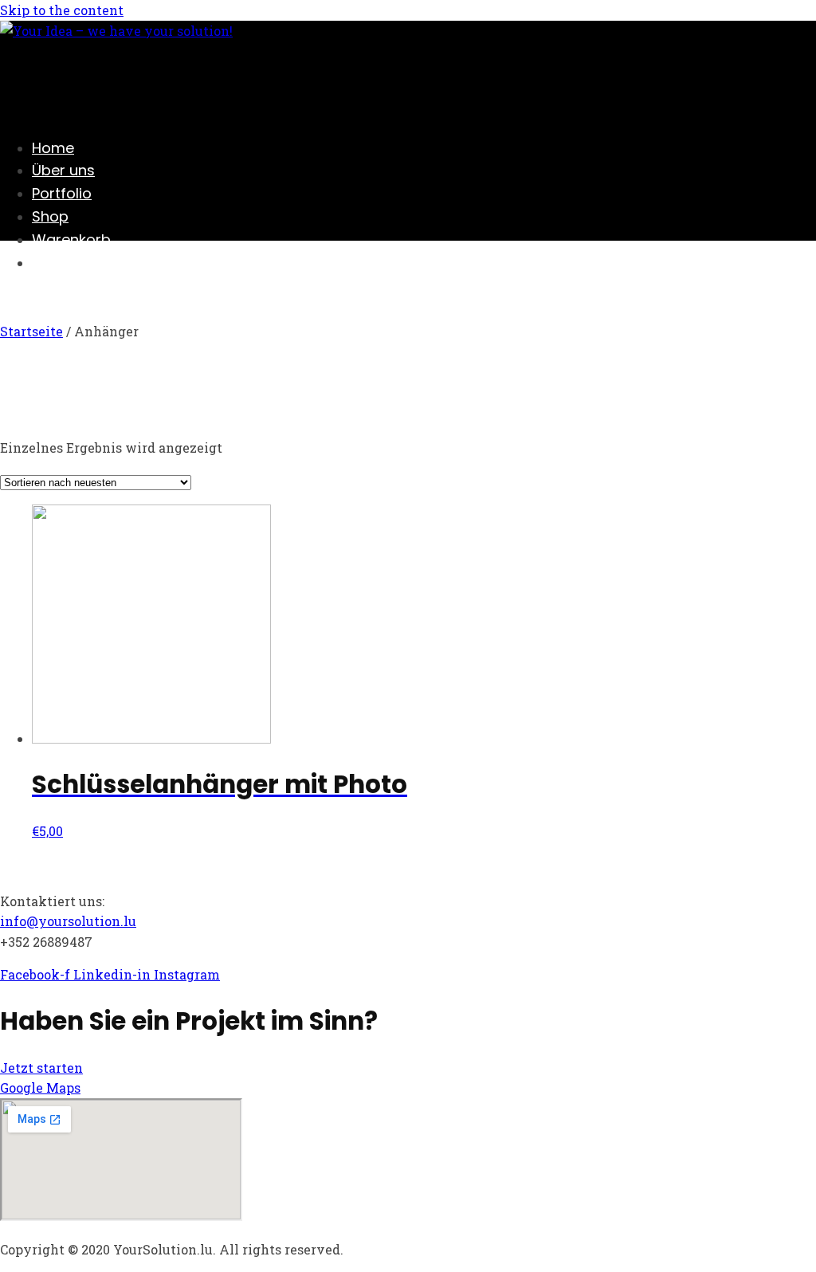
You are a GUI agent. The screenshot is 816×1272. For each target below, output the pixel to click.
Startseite (31, 331)
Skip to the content (62, 10)
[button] (41, 1067)
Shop (50, 216)
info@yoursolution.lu (68, 921)
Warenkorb (71, 239)
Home (53, 148)
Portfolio (62, 193)
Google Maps (40, 1087)
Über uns (63, 170)
